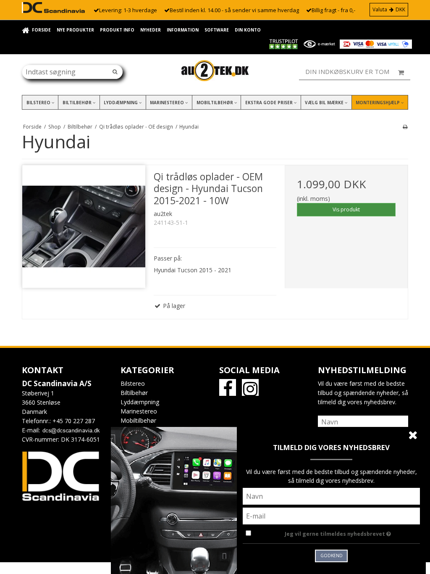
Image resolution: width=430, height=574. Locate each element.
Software (217, 30)
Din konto (248, 30)
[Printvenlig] (405, 126)
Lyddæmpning (121, 102)
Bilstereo (39, 102)
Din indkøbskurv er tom (347, 71)
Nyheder (150, 30)
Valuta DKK (388, 9)
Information (183, 30)
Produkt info (117, 30)
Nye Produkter (75, 30)
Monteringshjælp (378, 102)
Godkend (331, 555)
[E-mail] (331, 515)
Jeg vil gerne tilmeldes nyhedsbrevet (352, 532)
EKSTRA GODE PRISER (269, 102)
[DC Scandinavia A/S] (215, 70)
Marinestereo (167, 102)
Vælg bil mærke (325, 102)
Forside (41, 30)
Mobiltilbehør (215, 102)
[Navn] (363, 421)
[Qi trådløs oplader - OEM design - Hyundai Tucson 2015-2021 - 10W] (83, 226)
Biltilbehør (78, 102)
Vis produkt (346, 209)
